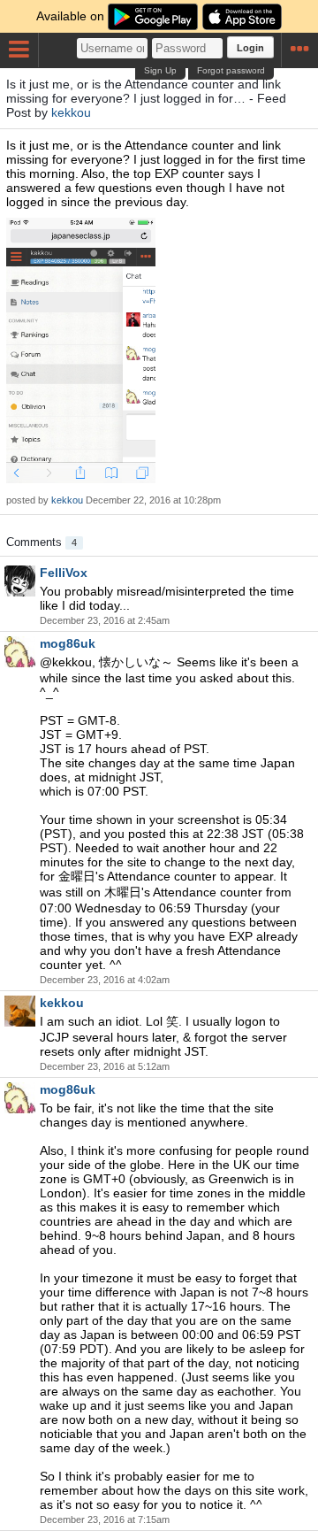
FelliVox (63, 572)
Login (250, 47)
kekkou (71, 112)
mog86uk (67, 643)
